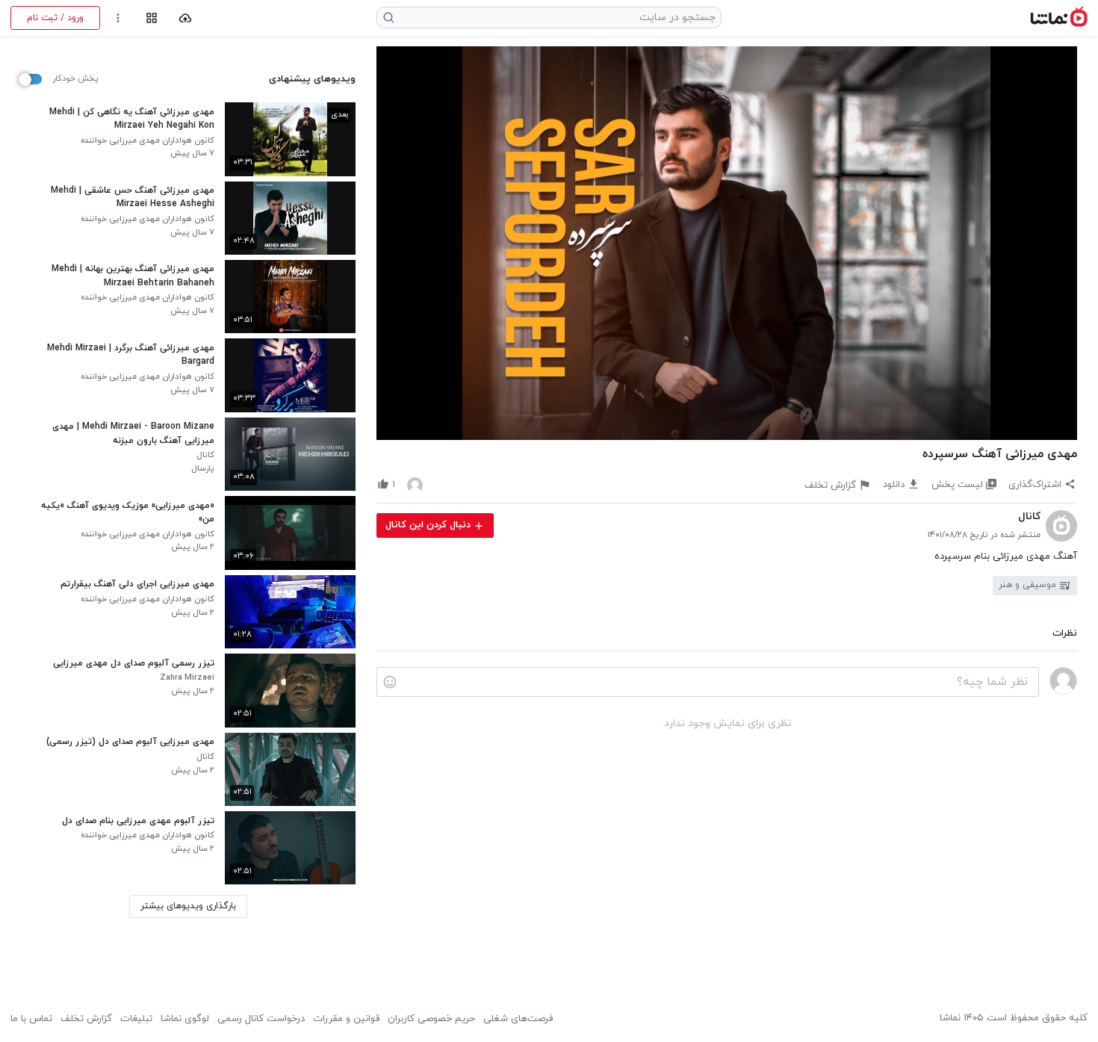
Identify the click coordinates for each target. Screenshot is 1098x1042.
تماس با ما (31, 1019)
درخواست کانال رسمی (261, 1019)
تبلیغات (136, 1019)
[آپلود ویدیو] (186, 18)
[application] (726, 243)
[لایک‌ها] (415, 484)
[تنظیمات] (118, 18)
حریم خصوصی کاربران (431, 1019)
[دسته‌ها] (151, 18)
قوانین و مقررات (346, 1019)
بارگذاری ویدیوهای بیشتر (188, 906)
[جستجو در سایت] (389, 17)
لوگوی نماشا (185, 1019)
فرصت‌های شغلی (518, 1019)
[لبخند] (389, 682)
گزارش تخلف (86, 1019)
